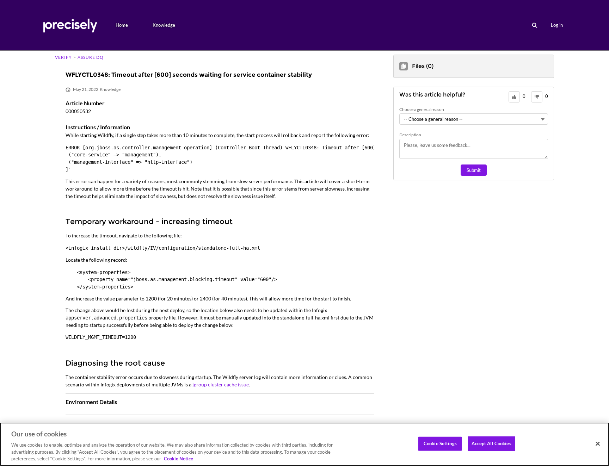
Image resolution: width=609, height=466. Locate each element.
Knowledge (164, 25)
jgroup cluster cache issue (220, 384)
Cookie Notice (178, 458)
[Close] (597, 444)
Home (122, 25)
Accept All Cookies (491, 443)
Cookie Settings (440, 443)
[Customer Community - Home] (70, 25)
